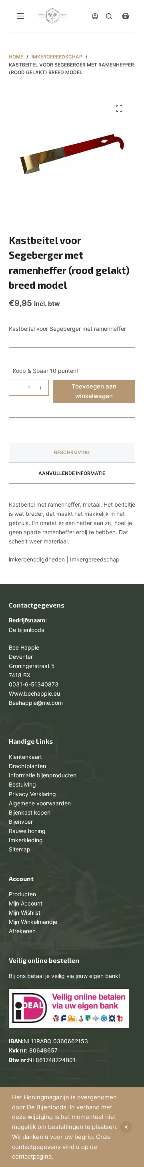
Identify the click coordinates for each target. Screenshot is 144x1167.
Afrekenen (22, 931)
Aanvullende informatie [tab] (71, 473)
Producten (22, 894)
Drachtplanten (27, 766)
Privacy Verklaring (32, 794)
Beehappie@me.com (36, 702)
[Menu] (20, 16)
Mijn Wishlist (24, 912)
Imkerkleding (26, 840)
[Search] (109, 16)
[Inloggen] (95, 16)
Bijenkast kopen (29, 812)
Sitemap (19, 849)
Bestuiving (22, 784)
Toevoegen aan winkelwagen (94, 391)
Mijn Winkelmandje (33, 921)
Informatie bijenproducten (42, 775)
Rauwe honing (27, 830)
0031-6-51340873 (33, 684)
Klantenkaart (25, 756)
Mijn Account (25, 903)
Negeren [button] (126, 1127)
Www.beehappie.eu (34, 693)
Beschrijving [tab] (72, 452)
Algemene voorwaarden (40, 803)
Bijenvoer (21, 821)
